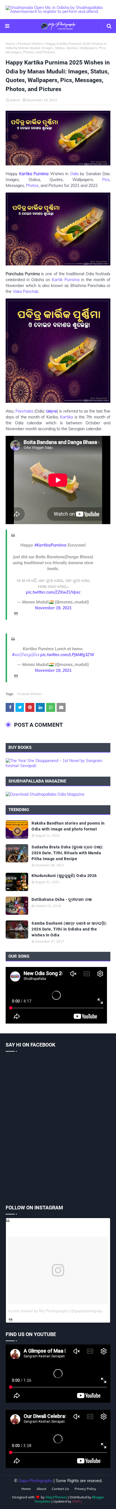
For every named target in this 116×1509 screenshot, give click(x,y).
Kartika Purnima (34, 173)
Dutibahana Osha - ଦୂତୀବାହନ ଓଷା (62, 899)
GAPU (77, 1501)
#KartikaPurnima (50, 545)
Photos (32, 185)
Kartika (66, 417)
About (41, 1489)
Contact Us (60, 1489)
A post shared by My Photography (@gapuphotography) (58, 1311)
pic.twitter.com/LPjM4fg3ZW (67, 654)
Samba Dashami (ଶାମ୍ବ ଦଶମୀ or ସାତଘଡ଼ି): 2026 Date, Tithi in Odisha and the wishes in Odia (69, 929)
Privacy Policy (85, 1489)
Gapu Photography (35, 1480)
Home (10, 43)
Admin (15, 100)
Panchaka (24, 411)
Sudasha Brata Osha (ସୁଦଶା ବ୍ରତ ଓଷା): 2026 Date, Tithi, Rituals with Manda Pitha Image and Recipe (67, 853)
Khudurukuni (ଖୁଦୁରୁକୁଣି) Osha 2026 (64, 875)
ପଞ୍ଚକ (51, 411)
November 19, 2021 (53, 607)
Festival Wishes (30, 43)
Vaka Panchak (25, 291)
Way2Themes (56, 1497)
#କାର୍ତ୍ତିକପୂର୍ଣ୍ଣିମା (25, 654)
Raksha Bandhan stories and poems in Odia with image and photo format (68, 826)
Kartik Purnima (65, 279)
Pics (106, 179)
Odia (74, 173)
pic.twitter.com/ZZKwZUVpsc (53, 592)
